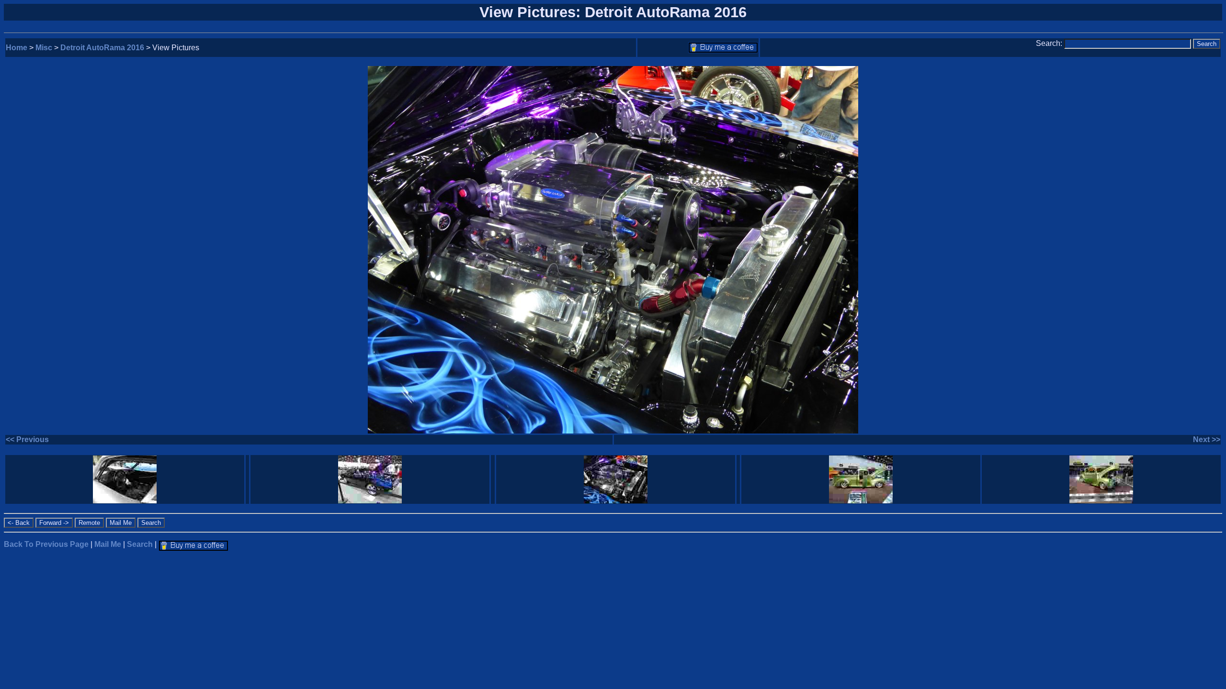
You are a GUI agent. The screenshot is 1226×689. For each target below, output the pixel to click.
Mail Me (107, 544)
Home (16, 48)
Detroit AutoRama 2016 (102, 48)
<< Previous (27, 439)
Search (140, 544)
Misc (43, 48)
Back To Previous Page (46, 544)
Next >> (1206, 439)
